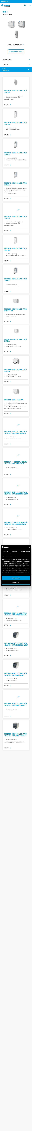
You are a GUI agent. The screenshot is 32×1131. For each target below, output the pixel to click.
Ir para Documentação (15, 45)
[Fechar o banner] (29, 547)
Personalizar (15, 582)
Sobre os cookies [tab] (25, 551)
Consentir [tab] (5, 551)
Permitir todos (16, 578)
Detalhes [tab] (14, 551)
